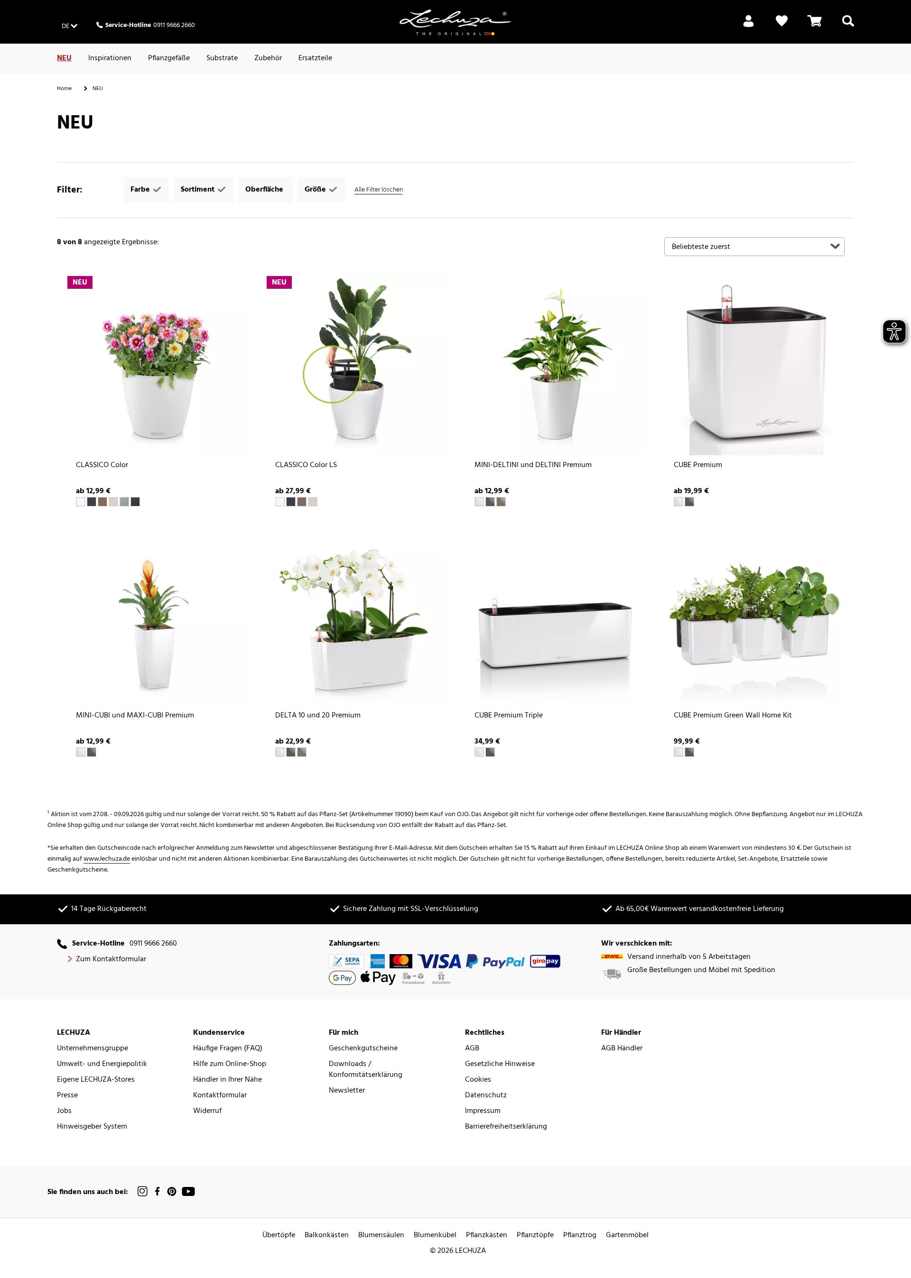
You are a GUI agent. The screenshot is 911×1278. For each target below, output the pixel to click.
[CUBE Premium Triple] (555, 615)
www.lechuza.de (107, 859)
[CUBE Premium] (754, 365)
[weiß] (80, 501)
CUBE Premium (698, 465)
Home (64, 88)
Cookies (478, 1080)
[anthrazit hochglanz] (689, 501)
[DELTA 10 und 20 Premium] (356, 615)
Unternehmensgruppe (92, 1048)
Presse (67, 1095)
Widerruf (207, 1111)
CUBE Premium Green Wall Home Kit (733, 715)
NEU (64, 58)
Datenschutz (486, 1095)
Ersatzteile (315, 58)
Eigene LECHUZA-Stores (96, 1080)
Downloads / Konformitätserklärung (365, 1070)
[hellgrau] (124, 501)
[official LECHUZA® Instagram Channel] (143, 1191)
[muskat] (102, 501)
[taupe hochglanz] (501, 501)
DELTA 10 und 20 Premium (318, 715)
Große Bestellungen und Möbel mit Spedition (701, 970)
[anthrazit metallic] (490, 501)
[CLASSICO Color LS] (356, 365)
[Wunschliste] (781, 26)
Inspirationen (109, 58)
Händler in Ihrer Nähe (227, 1080)
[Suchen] (848, 26)
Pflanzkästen (486, 1235)
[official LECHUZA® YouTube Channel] (188, 1191)
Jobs (64, 1111)
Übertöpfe (278, 1235)
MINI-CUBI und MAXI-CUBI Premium (135, 715)
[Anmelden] (748, 26)
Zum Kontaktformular (111, 959)
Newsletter (347, 1090)
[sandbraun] (113, 501)
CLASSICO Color (102, 465)
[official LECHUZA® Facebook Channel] (157, 1191)
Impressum (483, 1111)
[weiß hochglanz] (479, 501)
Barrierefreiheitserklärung (506, 1127)
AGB (472, 1048)
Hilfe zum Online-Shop (229, 1064)
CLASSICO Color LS (306, 465)
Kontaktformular (220, 1095)
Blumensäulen (381, 1235)
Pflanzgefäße (169, 58)
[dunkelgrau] (135, 501)
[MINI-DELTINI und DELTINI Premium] (555, 365)
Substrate (222, 58)
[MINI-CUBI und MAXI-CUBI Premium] (156, 615)
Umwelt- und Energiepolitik (102, 1064)
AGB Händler (621, 1048)
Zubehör (268, 58)
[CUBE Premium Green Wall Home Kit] (754, 615)
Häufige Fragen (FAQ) (227, 1048)
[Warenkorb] (815, 26)
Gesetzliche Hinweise (500, 1064)
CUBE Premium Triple (508, 715)
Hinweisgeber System (92, 1127)
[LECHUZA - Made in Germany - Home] (455, 22)
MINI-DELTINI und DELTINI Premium (533, 465)
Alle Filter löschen (378, 189)
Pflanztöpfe (535, 1235)
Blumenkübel (435, 1235)
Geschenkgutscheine (363, 1048)
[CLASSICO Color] (156, 365)
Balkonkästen (327, 1235)
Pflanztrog (579, 1235)
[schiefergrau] (91, 501)
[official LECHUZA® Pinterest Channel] (172, 1191)
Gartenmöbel (627, 1235)
